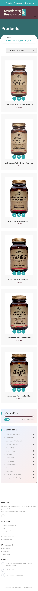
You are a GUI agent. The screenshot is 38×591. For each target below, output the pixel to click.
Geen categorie (11, 448)
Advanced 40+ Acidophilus (19, 221)
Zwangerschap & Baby (13, 478)
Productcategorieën (8, 537)
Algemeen (9, 438)
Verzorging (9, 471)
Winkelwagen (7, 554)
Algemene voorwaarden (10, 525)
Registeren (19, 3)
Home (8, 38)
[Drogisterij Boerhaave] (14, 12)
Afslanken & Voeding (13, 434)
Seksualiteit (10, 458)
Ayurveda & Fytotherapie (14, 441)
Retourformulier (7, 539)
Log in (10, 3)
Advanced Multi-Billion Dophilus (19, 105)
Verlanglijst (30, 3)
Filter (7, 419)
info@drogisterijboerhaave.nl (14, 575)
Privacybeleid (7, 531)
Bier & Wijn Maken (12, 444)
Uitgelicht (9, 468)
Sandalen (9, 454)
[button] (14, 99)
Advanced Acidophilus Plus (19, 338)
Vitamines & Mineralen (13, 475)
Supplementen (11, 464)
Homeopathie (10, 451)
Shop (4, 534)
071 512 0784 (10, 569)
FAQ (4, 528)
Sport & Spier (10, 461)
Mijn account (6, 548)
